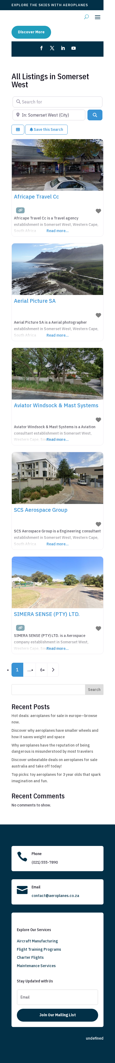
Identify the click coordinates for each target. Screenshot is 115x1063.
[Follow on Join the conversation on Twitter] (52, 48)
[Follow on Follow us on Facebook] (41, 48)
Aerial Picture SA (35, 300)
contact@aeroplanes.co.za (55, 895)
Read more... (58, 230)
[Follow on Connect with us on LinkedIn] (63, 48)
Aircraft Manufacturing (37, 941)
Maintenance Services (36, 965)
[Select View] (17, 130)
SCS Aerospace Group (40, 509)
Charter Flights (30, 957)
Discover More (31, 32)
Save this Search (48, 129)
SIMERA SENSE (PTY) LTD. (47, 614)
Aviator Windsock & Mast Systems (56, 405)
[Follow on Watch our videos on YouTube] (73, 48)
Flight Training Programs (39, 949)
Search (94, 689)
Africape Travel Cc (36, 196)
